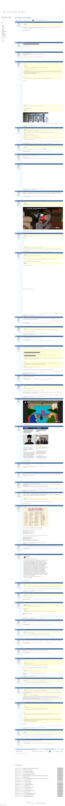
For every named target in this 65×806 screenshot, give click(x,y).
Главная (6, 14)
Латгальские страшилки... (28, 769)
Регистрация (4, 34)
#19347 (16, 317)
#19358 (16, 492)
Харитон (18, 53)
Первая (20, 20)
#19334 (16, 61)
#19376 (16, 729)
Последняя (44, 20)
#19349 (16, 336)
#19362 (16, 554)
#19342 (16, 191)
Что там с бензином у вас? (29, 790)
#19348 (16, 326)
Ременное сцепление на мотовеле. (29, 774)
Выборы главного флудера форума (29, 749)
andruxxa (17, 796)
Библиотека (3, 33)
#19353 (16, 398)
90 (31, 20)
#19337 (16, 144)
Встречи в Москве (28, 788)
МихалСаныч (18, 784)
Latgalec (17, 769)
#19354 (16, 426)
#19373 (16, 658)
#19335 (16, 127)
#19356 (16, 472)
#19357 (16, 482)
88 (27, 20)
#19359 (16, 505)
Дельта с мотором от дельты (30, 793)
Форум (10, 14)
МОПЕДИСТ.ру (29, 802)
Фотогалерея (4, 28)
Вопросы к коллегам (26, 791)
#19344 (16, 233)
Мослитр (18, 63)
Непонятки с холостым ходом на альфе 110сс (30, 768)
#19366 (16, 602)
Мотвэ (19, 129)
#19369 (16, 629)
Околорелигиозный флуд (22, 14)
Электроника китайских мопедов (28, 794)
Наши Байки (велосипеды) (29, 796)
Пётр (17, 768)
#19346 (16, 252)
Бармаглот (18, 788)
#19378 (16, 739)
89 (29, 20)
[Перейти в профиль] (18, 24)
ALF (16, 794)
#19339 (16, 154)
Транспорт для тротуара (29, 787)
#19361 (16, 544)
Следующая (40, 20)
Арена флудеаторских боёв (26, 157)
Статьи (3, 27)
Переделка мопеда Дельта (20, 749)
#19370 (16, 639)
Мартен (24, 614)
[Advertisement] (39, 36)
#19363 (16, 582)
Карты (3, 32)
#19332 (16, 42)
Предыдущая (24, 20)
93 (36, 20)
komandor (17, 778)
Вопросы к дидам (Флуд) (28, 771)
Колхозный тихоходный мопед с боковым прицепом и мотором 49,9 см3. (35, 775)
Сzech (19, 23)
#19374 (16, 678)
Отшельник (18, 787)
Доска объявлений (4, 31)
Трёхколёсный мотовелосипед (29, 772)
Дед (18, 679)
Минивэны (32, 803)
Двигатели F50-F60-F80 (29, 784)
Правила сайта (4, 35)
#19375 (16, 702)
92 (51, 751)
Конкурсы (15, 14)
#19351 (16, 375)
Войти (3, 20)
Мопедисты (3, 30)
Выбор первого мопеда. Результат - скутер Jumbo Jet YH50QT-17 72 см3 (36, 778)
